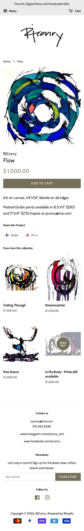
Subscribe (68, 477)
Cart (78, 11)
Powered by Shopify (61, 513)
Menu (12, 11)
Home (7, 61)
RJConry (41, 513)
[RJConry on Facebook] (37, 498)
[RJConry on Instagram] (47, 498)
